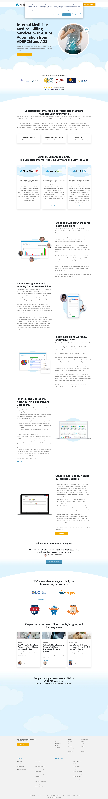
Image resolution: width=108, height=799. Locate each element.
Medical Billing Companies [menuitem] (78, 774)
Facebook (58, 743)
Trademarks (78, 795)
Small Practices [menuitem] (76, 764)
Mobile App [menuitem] (37, 776)
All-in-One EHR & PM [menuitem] (21, 766)
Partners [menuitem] (70, 743)
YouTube (58, 747)
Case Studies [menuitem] (83, 743)
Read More (20, 660)
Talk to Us (23, 744)
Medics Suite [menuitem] (19, 761)
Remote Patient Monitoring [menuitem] (40, 781)
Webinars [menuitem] (83, 751)
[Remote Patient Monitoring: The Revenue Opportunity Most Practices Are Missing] (79, 635)
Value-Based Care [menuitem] (76, 776)
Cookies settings (56, 14)
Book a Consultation (24, 54)
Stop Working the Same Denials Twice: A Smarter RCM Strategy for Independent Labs (28, 647)
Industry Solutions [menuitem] (77, 761)
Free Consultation (88, 4)
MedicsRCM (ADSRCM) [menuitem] (21, 769)
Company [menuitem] (70, 739)
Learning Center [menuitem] (84, 739)
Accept (66, 14)
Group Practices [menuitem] (76, 766)
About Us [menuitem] (70, 741)
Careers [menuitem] (69, 754)
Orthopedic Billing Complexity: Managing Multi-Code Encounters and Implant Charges (53, 648)
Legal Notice (73, 795)
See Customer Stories (54, 561)
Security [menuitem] (70, 746)
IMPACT (60, 797)
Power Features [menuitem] (38, 761)
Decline (76, 14)
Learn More (28, 205)
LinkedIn (58, 741)
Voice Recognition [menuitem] (38, 784)
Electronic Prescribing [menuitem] (39, 769)
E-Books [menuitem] (82, 746)
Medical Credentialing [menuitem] (39, 774)
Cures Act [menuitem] (37, 764)
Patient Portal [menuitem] (37, 779)
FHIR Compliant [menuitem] (38, 771)
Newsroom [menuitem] (70, 751)
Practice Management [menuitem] (21, 764)
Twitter (57, 745)
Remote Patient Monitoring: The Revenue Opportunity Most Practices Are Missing (79, 647)
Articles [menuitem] (82, 741)
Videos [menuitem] (82, 749)
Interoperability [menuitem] (76, 779)
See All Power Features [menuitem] (39, 786)
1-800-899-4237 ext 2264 (90, 1)
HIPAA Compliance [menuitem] (72, 749)
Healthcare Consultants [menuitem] (78, 771)
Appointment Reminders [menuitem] (40, 766)
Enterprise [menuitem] (75, 769)
